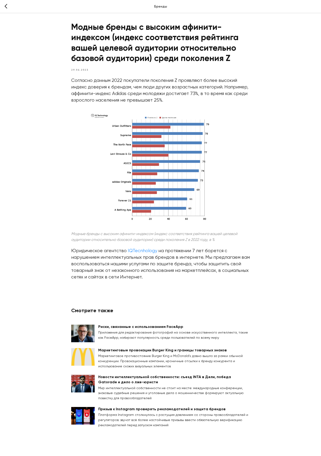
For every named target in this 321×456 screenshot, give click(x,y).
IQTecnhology (142, 250)
